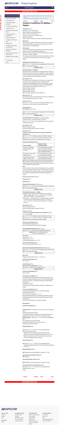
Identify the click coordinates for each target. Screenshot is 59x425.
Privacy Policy (45, 414)
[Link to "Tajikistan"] (52, 376)
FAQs (2, 417)
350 (33, 349)
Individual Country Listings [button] (12, 56)
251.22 (38, 256)
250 (44, 247)
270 (36, 276)
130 (30, 28)
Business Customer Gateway (34, 414)
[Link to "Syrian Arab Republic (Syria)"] (25, 376)
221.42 (30, 125)
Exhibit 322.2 (28, 136)
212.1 (30, 95)
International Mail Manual (12, 16)
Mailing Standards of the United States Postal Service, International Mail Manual (38, 16)
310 (34, 305)
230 (36, 184)
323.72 (24, 214)
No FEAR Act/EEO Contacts (48, 419)
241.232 (38, 240)
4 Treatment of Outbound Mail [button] (12, 31)
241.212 (30, 237)
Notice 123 (29, 64)
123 (37, 142)
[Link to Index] (41, 376)
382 (42, 365)
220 (30, 109)
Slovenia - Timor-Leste (39, 18)
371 (40, 355)
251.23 (44, 256)
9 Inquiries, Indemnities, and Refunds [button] (11, 46)
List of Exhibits (9, 60)
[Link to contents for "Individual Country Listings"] (36, 376)
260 (31, 264)
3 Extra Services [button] (9, 28)
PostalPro (30, 423)
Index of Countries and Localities (11, 50)
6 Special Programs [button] (10, 37)
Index (7, 62)
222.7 (29, 130)
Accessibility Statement (47, 420)
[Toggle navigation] (6, 7)
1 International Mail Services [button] (10, 23)
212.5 (29, 101)
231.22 (30, 205)
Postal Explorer (29, 3)
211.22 (30, 78)
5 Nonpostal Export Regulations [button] (10, 34)
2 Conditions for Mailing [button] (11, 26)
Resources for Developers (33, 422)
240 (38, 228)
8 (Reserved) (9, 43)
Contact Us (3, 414)
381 (38, 359)
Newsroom (17, 416)
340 (31, 340)
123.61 (39, 244)
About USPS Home (18, 414)
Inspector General (32, 417)
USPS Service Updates (19, 417)
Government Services (19, 420)
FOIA (43, 417)
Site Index (3, 416)
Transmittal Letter (10, 20)
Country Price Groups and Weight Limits (12, 53)
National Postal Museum (33, 420)
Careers (2, 421)
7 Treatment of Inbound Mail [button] (11, 40)
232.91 (29, 211)
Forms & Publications (19, 419)
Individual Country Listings (29, 18)
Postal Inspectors (32, 416)
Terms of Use (45, 416)
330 (32, 326)
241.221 (32, 238)
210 (38, 62)
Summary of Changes (11, 18)
